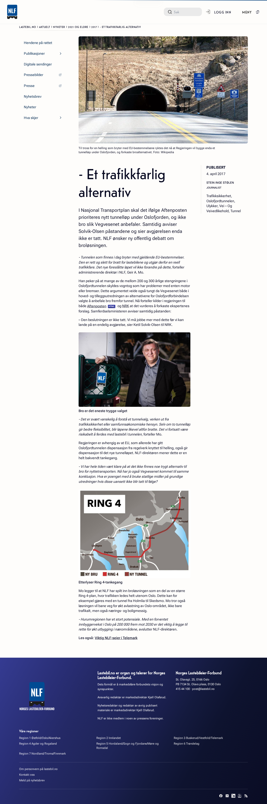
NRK (125, 306)
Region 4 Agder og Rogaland (38, 743)
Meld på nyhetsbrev (32, 780)
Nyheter (59, 27)
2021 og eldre (78, 27)
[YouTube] (227, 796)
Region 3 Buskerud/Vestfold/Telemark (198, 738)
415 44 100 (183, 689)
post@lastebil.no (203, 689)
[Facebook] (221, 796)
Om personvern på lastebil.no (38, 769)
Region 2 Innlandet (108, 738)
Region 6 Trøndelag (186, 743)
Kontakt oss (27, 774)
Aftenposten (96, 306)
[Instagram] (240, 796)
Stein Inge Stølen (220, 182)
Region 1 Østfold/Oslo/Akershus (39, 738)
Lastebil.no (27, 27)
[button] (251, 12)
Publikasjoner (34, 53)
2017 (94, 27)
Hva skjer (31, 118)
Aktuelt (44, 27)
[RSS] (246, 796)
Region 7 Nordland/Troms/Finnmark (42, 753)
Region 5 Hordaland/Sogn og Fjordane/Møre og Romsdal (127, 745)
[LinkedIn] (233, 796)
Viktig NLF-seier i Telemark (116, 638)
